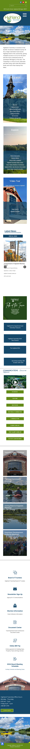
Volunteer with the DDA (15, 118)
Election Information (15, 611)
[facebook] (21, 2)
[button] (5, 267)
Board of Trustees (15, 578)
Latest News (10, 231)
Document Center (15, 627)
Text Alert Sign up (15, 432)
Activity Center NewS (15, 438)
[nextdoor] (26, 2)
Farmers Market (15, 158)
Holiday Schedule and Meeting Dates (15, 669)
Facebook (15, 391)
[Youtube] (23, 2)
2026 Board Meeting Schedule (15, 665)
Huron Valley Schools (15, 111)
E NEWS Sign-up (14, 425)
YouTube (15, 398)
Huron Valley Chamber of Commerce (15, 164)
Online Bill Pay (15, 646)
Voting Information (15, 113)
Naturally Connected (15, 412)
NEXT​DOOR (15, 405)
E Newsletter (15, 418)
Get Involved (15, 115)
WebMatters (17, 746)
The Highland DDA (15, 348)
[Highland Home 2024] (12, 18)
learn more (7, 710)
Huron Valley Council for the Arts (15, 169)
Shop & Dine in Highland (15, 160)
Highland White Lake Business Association (15, 167)
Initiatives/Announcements (13, 232)
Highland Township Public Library (15, 162)
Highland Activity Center (15, 109)
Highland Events (15, 107)
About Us (15, 105)
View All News (13, 236)
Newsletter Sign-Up (15, 594)
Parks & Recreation (15, 156)
